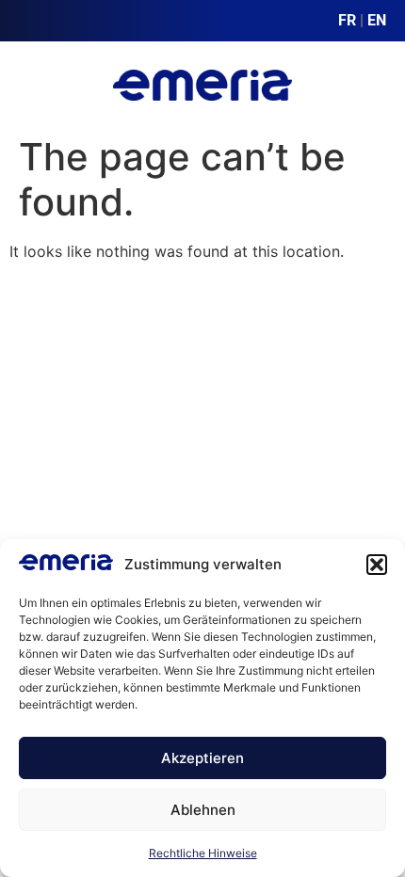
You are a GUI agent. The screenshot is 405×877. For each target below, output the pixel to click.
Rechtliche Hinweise (203, 853)
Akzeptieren (202, 758)
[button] (376, 564)
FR (347, 20)
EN (376, 20)
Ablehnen (202, 810)
